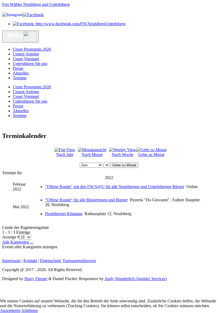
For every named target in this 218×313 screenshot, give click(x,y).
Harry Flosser (35, 278)
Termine (20, 78)
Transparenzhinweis (79, 260)
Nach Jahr (64, 154)
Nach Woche (122, 154)
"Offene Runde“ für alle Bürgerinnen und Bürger (86, 200)
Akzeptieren (10, 310)
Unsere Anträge (26, 54)
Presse (18, 68)
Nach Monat (92, 154)
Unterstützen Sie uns (30, 63)
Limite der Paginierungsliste (25, 227)
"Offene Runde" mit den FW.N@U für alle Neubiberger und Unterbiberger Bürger (114, 186)
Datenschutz (50, 260)
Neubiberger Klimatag (63, 213)
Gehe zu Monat (151, 154)
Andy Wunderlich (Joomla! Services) (135, 278)
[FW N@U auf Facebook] (69, 23)
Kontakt (30, 260)
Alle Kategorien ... (17, 242)
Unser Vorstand (26, 58)
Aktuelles (21, 73)
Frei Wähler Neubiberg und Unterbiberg (36, 4)
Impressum (11, 260)
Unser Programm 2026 (32, 49)
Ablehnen (29, 310)
